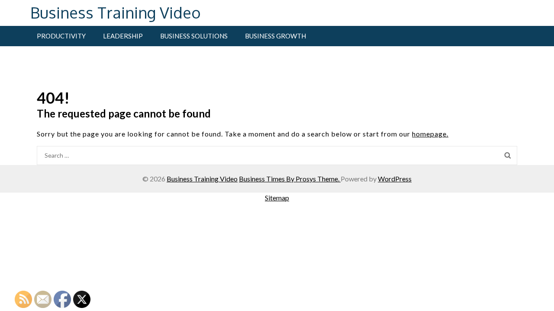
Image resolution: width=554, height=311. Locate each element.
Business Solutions (194, 36)
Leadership (123, 36)
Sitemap (277, 198)
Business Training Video (115, 12)
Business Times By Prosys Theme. (290, 179)
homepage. (430, 134)
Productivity (61, 36)
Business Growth (275, 36)
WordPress (395, 179)
